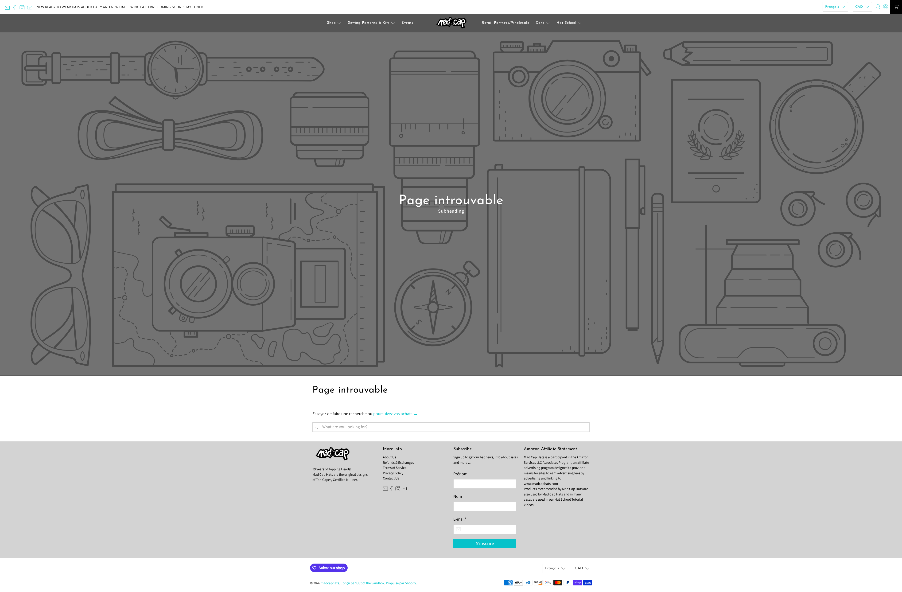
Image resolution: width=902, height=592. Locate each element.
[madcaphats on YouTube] (31, 9)
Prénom (460, 474)
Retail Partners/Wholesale (505, 23)
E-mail (460, 519)
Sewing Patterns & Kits (368, 23)
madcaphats (330, 583)
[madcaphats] (451, 23)
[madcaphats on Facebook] (16, 9)
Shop (331, 23)
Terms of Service (394, 467)
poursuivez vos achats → (395, 414)
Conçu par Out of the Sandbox (362, 583)
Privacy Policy (393, 473)
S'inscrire (485, 543)
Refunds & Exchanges (398, 462)
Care (540, 23)
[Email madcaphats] (8, 9)
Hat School (566, 23)
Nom (457, 496)
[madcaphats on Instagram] (23, 9)
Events (407, 23)
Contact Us (391, 478)
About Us (389, 457)
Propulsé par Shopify (401, 583)
